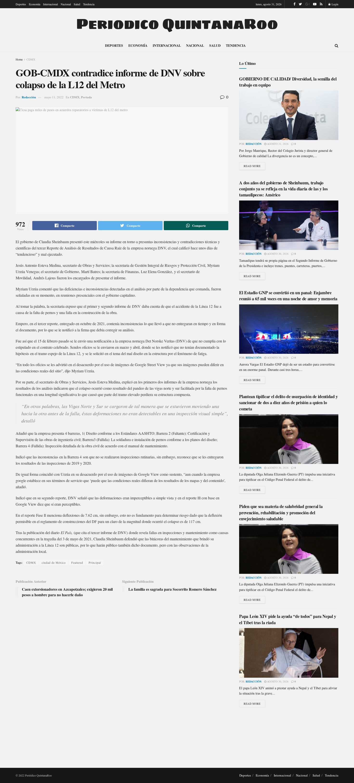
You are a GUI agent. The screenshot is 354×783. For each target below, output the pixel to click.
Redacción (29, 97)
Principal (95, 562)
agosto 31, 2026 (277, 144)
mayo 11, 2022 (54, 97)
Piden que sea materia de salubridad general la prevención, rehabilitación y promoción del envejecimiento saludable (280, 512)
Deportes (21, 4)
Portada (86, 97)
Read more (252, 166)
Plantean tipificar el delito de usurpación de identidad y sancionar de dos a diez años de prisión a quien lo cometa (288, 402)
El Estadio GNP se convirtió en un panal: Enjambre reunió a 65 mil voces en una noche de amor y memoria (288, 295)
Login (334, 4)
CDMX (30, 59)
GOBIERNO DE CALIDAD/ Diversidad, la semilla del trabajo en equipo (287, 82)
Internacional (50, 4)
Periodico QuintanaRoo (177, 24)
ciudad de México (54, 562)
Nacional (66, 4)
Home (19, 59)
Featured (77, 562)
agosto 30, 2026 (277, 253)
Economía (34, 4)
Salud (77, 4)
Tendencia (88, 4)
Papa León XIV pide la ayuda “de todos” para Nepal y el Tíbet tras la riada (287, 619)
